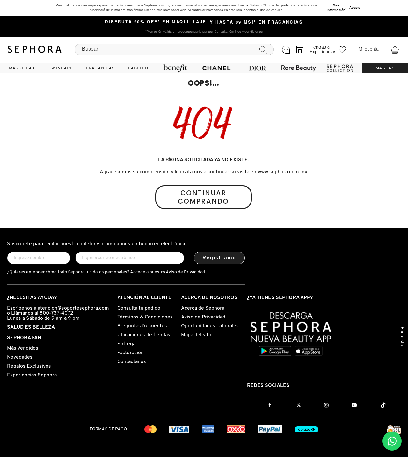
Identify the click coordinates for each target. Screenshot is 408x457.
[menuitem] (23, 68)
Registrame (219, 258)
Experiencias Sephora (32, 375)
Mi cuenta (369, 49)
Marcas (384, 68)
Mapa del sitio (197, 335)
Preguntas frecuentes (142, 326)
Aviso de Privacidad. (186, 272)
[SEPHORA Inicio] (35, 49)
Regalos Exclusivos (29, 366)
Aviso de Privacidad (203, 317)
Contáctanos (131, 361)
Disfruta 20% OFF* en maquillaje (156, 22)
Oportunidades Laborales (210, 326)
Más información (336, 7)
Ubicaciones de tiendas (143, 335)
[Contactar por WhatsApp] (392, 441)
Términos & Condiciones (145, 317)
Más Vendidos (22, 348)
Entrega (126, 343)
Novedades (20, 357)
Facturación (130, 352)
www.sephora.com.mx (282, 172)
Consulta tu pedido (138, 308)
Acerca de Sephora (202, 308)
